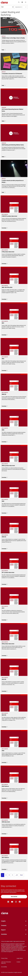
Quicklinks (4, 934)
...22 (16, 875)
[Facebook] (20, 902)
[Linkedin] (8, 902)
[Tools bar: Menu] (25, 2)
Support (3, 929)
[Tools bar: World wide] (22, 2)
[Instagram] (16, 902)
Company (3, 925)
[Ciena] (4, 912)
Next (21, 875)
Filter (2, 7)
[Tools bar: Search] (19, 2)
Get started (14, 896)
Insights (3, 921)
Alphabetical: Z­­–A (18, 7)
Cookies (18, 961)
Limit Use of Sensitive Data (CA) (6, 962)
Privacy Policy (4, 958)
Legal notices (20, 958)
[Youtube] (12, 902)
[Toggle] (26, 921)
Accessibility (4, 966)
